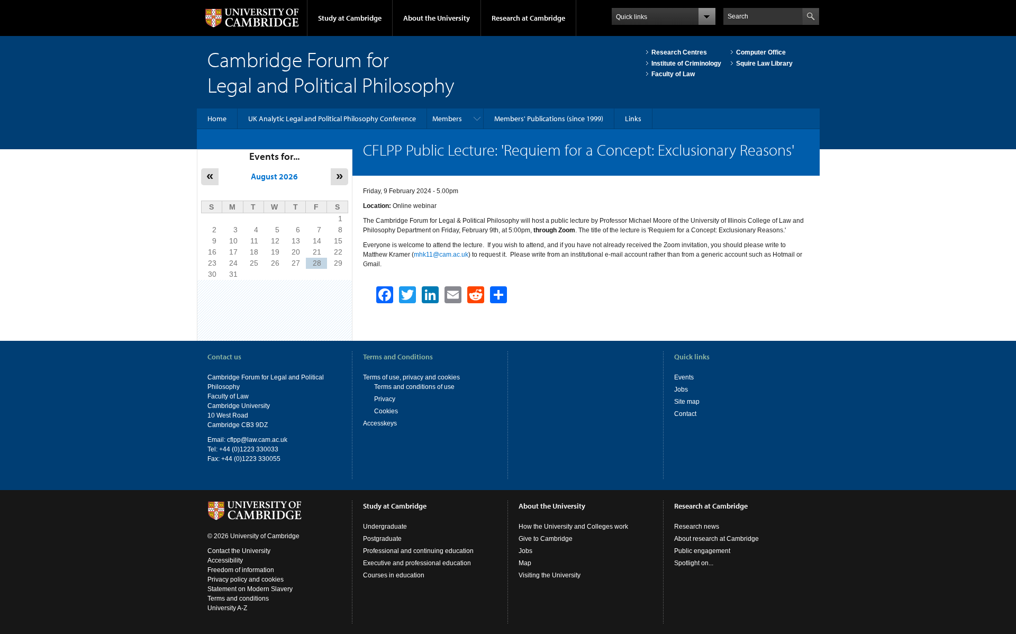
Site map (687, 401)
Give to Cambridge (546, 538)
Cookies (386, 411)
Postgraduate (382, 538)
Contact (685, 414)
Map (525, 563)
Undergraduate (385, 526)
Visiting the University (549, 575)
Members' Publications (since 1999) (548, 118)
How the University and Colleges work (573, 526)
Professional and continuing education (418, 551)
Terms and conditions (238, 598)
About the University (436, 18)
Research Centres (679, 52)
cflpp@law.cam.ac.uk (257, 439)
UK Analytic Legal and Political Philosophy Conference (332, 118)
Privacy (384, 399)
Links (633, 118)
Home (216, 118)
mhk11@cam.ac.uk (441, 254)
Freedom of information (240, 570)
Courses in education (393, 575)
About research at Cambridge (716, 538)
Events (684, 377)
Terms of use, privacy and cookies (411, 377)
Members (447, 118)
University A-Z (227, 608)
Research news (696, 526)
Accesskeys (380, 423)
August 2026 (274, 176)
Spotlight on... (693, 563)
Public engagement (702, 551)
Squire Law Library (764, 63)
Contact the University (238, 551)
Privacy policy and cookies (245, 579)
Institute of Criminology (686, 63)
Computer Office (761, 52)
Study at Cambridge (350, 18)
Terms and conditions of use (414, 387)
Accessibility (225, 560)
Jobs (681, 389)
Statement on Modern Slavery (250, 589)
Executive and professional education (417, 563)
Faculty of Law (673, 74)
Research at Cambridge (528, 18)
